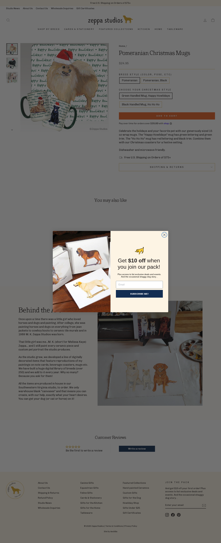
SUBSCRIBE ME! (139, 293)
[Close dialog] (164, 234)
